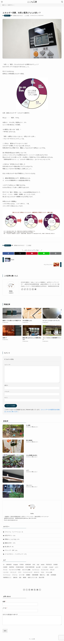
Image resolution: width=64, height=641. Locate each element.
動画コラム (42, 574)
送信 (5, 630)
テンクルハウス (44, 569)
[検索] (40, 590)
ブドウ (19, 572)
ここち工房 (32, 2)
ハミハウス (5, 572)
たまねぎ (51, 567)
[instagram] (33, 289)
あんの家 (38, 567)
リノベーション (6, 574)
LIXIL (34, 564)
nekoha (42, 564)
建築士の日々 (10, 543)
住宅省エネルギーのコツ (18, 15)
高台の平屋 (41, 577)
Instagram (15, 564)
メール (6, 391)
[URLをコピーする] (56, 253)
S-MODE (55, 564)
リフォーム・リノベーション (14, 532)
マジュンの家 (49, 572)
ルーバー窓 (21, 574)
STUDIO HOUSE (20, 567)
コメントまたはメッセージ (10, 614)
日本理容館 (53, 574)
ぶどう (56, 567)
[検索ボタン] (62, 2)
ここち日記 (27, 15)
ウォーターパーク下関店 (14, 569)
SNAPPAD (11, 567)
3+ (3, 564)
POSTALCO (49, 564)
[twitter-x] (30, 289)
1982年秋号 (8, 564)
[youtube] (35, 289)
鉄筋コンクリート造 (32, 577)
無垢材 (24, 577)
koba (10, 291)
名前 (6, 385)
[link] (22, 289)
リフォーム (14, 574)
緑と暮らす (9, 546)
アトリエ (5, 569)
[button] (8, 253)
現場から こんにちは (12, 539)
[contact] (37, 590)
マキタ (42, 572)
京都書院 (28, 574)
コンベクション (35, 569)
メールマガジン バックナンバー (15, 554)
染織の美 (15, 577)
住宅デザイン (7, 15)
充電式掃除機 (35, 574)
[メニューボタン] (2, 2)
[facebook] (27, 289)
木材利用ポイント (7, 577)
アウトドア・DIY (11, 550)
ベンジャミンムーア (27, 572)
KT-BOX (21, 564)
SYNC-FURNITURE (29, 567)
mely (38, 564)
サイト (6, 397)
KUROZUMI (28, 564)
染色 (20, 577)
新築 (48, 574)
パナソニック (13, 572)
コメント (7, 364)
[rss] (35, 590)
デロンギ (52, 569)
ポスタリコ (36, 572)
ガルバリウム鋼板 (26, 569)
